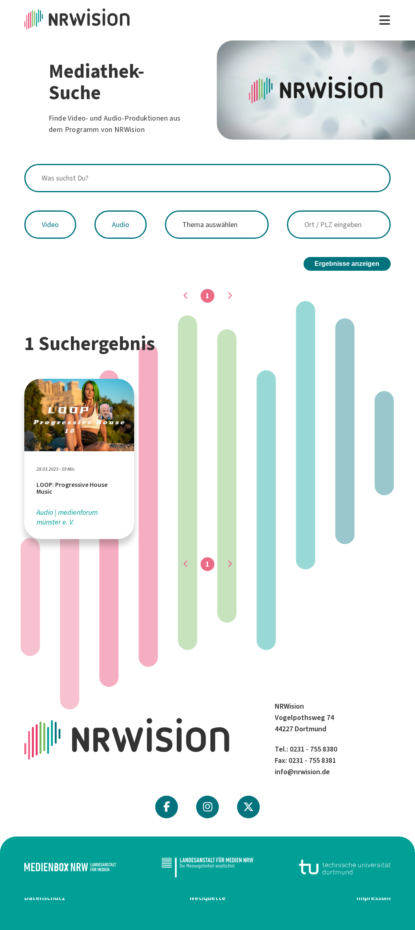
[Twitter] (248, 807)
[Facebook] (166, 807)
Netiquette (208, 897)
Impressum (374, 897)
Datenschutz (44, 897)
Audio (120, 224)
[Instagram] (207, 807)
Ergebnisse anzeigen (346, 263)
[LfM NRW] (207, 867)
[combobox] (207, 178)
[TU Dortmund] (345, 867)
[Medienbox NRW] (70, 867)
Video (50, 224)
